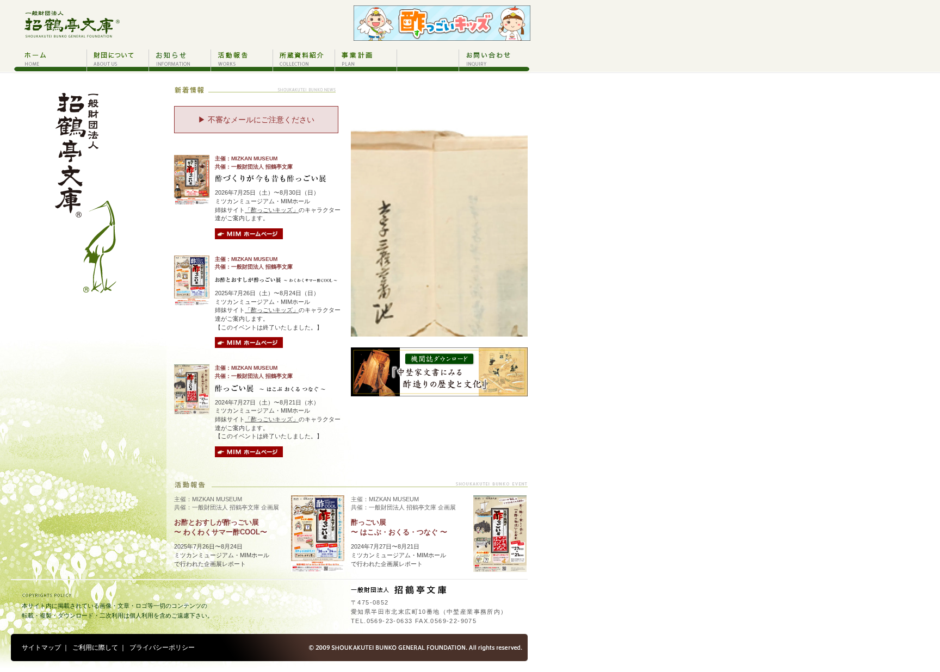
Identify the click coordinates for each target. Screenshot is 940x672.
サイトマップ (41, 647)
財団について (117, 59)
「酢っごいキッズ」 (272, 210)
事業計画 (366, 59)
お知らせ (180, 59)
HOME (50, 59)
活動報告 (242, 59)
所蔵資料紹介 (304, 59)
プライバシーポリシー (162, 647)
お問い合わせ (494, 59)
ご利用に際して (95, 647)
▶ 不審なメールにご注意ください (256, 119)
